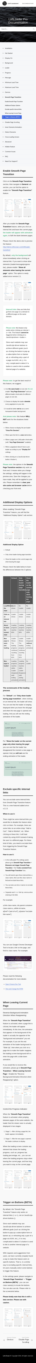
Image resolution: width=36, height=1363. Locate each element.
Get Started (8, 53)
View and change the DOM (14, 989)
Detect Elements (10, 132)
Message (8, 77)
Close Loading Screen (12, 137)
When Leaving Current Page (13, 113)
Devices (7, 92)
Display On (8, 58)
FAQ (6, 156)
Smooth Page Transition (13, 97)
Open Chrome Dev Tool (13, 984)
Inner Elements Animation (13, 127)
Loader (7, 68)
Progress (8, 73)
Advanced (8, 142)
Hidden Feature (10, 146)
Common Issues (10, 151)
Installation (8, 48)
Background (9, 63)
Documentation (28, 3)
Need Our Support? (11, 161)
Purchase (25, 10)
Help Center (14, 10)
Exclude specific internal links (13, 109)
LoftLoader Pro (13, 3)
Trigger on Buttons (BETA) (12, 117)
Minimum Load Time (11, 82)
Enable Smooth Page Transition (14, 101)
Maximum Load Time (12, 87)
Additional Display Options (12, 105)
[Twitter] (32, 10)
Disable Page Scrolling (12, 122)
